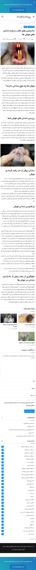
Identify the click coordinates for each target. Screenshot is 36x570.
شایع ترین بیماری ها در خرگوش (27, 342)
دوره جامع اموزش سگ (18, 10)
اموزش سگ (30, 462)
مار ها (32, 493)
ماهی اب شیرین (29, 499)
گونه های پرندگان (29, 509)
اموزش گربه (30, 465)
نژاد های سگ (30, 481)
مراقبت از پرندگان (28, 456)
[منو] (2, 17)
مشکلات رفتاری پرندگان (27, 478)
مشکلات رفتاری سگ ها (27, 471)
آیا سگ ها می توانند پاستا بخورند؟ (24, 436)
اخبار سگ (31, 534)
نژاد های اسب (29, 506)
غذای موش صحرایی (30, 324)
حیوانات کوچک (26, 23)
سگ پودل (30, 433)
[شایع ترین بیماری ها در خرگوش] (26, 336)
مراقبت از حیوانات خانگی (27, 447)
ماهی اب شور (30, 503)
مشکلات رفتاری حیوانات (27, 468)
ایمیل (33, 388)
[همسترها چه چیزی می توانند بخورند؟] (8, 318)
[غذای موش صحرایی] (26, 318)
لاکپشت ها (30, 490)
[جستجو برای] (34, 17)
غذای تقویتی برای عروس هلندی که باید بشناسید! (21, 429)
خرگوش (31, 524)
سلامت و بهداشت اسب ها (27, 512)
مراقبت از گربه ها (29, 453)
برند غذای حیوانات (28, 528)
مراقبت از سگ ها (29, 450)
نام (34, 381)
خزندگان (31, 487)
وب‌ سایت (32, 395)
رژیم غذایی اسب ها (28, 531)
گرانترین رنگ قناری (28, 423)
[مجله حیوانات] (23, 16)
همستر (31, 518)
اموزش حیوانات (29, 459)
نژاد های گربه (30, 484)
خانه (32, 23)
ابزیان (31, 496)
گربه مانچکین (30, 426)
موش (21, 23)
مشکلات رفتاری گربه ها (27, 474)
